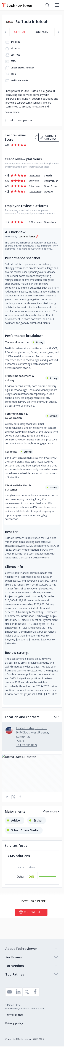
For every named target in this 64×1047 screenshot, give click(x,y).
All (55, 717)
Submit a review (50, 137)
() (34, 175)
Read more (21, 248)
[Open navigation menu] (57, 5)
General (19, 32)
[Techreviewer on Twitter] (26, 991)
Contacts (41, 32)
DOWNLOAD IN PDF (33, 901)
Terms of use (14, 1014)
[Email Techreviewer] (9, 991)
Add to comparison (21, 120)
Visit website (33, 912)
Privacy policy (14, 1023)
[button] (32, 773)
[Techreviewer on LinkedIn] (18, 991)
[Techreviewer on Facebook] (35, 991)
